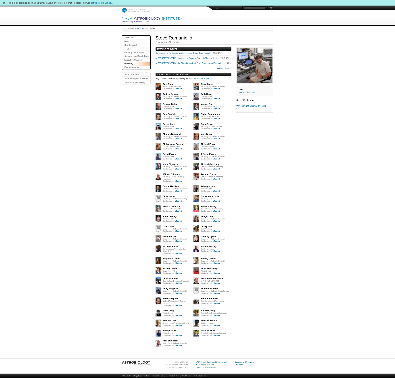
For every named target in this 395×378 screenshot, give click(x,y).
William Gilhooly (171, 174)
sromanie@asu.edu (247, 92)
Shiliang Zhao (208, 330)
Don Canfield (169, 114)
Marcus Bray (207, 104)
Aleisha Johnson (172, 206)
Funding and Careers (134, 52)
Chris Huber (169, 196)
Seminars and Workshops (136, 56)
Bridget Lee (207, 216)
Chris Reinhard (170, 278)
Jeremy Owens (208, 258)
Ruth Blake (206, 94)
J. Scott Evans (208, 154)
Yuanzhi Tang (208, 310)
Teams (127, 49)
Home (137, 28)
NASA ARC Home (199, 376)
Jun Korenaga (170, 216)
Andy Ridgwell (170, 288)
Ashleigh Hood (208, 186)
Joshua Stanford (209, 298)
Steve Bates (207, 84)
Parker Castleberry (210, 114)
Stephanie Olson (171, 258)
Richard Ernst (208, 144)
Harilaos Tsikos (209, 320)
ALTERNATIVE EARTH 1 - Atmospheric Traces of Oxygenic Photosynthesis (187, 58)
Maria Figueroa (170, 164)
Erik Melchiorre (170, 246)
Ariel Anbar (168, 84)
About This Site (158, 376)
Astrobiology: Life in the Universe (136, 363)
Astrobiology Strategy (134, 83)
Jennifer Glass (208, 174)
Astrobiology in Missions (136, 78)
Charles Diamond (172, 134)
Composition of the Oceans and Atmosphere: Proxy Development (183, 53)
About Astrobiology (172, 376)
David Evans (169, 154)
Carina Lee (168, 226)
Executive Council (133, 60)
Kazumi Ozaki (170, 268)
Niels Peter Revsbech (212, 278)
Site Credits (239, 365)
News (126, 41)
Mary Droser (207, 134)
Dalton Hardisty (171, 186)
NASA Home (186, 376)
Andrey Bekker (170, 94)
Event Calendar (131, 67)
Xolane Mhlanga (209, 246)
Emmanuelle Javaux (211, 196)
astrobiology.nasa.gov (101, 3)
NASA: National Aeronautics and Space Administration (135, 10)
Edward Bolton (170, 104)
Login (216, 8)
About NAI (129, 38)
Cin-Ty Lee (206, 226)
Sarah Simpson (171, 298)
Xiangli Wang (169, 330)
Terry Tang (168, 310)
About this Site (131, 74)
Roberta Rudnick (209, 288)
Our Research (130, 45)
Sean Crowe (207, 124)
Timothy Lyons (208, 236)
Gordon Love (170, 236)
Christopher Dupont (173, 144)
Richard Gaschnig (210, 164)
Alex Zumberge (171, 340)
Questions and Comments (244, 362)
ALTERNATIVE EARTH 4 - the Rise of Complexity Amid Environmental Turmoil (188, 63)
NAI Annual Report (201, 79)
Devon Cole (169, 124)
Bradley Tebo (170, 320)
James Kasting (208, 206)
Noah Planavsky (209, 268)
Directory (144, 28)
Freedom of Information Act (206, 367)
